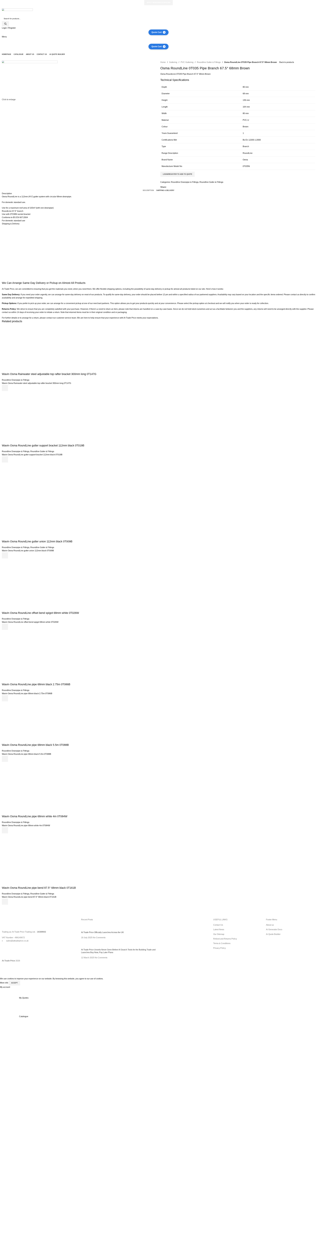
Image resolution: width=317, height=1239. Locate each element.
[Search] (5, 23)
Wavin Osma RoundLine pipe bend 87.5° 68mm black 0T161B (39, 887)
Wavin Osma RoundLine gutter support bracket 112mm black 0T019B (43, 445)
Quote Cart (158, 32)
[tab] (148, 190)
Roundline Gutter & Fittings (209, 62)
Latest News (218, 929)
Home (163, 62)
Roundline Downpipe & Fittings (184, 182)
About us (270, 925)
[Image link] (26, 924)
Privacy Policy (219, 948)
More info (4, 983)
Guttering (173, 62)
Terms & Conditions (221, 943)
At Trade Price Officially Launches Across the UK (102, 932)
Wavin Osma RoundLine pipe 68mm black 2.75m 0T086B (36, 684)
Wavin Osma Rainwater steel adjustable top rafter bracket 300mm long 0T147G (49, 374)
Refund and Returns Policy (225, 939)
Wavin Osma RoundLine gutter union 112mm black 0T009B (37, 541)
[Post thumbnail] (85, 927)
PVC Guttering (187, 62)
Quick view (5, 394)
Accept (14, 983)
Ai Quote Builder (273, 934)
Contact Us (218, 925)
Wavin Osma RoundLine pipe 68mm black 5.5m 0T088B (35, 744)
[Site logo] (17, 12)
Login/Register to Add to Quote (177, 174)
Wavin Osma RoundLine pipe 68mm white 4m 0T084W (34, 816)
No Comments (99, 937)
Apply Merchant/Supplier (158, 2)
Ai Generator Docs (274, 929)
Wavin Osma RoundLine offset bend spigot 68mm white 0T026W (40, 612)
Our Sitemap (218, 934)
